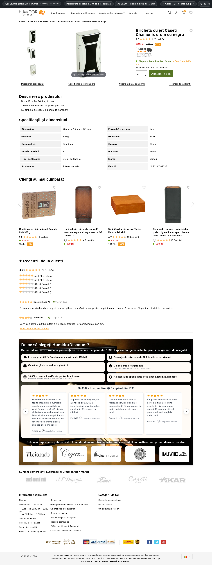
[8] (149, 39)
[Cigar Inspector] (106, 454)
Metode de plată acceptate (63, 517)
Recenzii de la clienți (180, 84)
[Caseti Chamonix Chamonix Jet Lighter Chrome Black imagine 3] (32, 53)
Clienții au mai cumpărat (132, 84)
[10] (40, 270)
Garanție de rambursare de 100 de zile (69, 504)
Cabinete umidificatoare (109, 500)
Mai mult (150, 13)
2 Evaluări (160, 39)
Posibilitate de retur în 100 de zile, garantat (88, 4)
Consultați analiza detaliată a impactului (110, 561)
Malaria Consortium (74, 555)
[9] (123, 237)
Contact (23, 500)
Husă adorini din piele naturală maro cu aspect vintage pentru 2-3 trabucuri (83, 232)
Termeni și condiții (28, 527)
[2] (141, 39)
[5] (36, 237)
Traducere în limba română (34, 328)
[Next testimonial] (186, 411)
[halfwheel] (174, 454)
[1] (139, 39)
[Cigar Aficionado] (38, 454)
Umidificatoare (105, 504)
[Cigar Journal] (72, 454)
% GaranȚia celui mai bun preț (178, 4)
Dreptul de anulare (59, 513)
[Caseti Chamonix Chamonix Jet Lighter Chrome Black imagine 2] (32, 36)
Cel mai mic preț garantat (128, 365)
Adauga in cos (161, 73)
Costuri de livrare (27, 518)
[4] (143, 39)
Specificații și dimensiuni (81, 84)
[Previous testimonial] (26, 411)
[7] (120, 237)
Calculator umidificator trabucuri (65, 530)
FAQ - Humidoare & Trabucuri (64, 526)
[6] (146, 39)
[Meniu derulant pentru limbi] (187, 556)
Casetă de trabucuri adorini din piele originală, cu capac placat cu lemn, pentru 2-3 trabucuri (172, 232)
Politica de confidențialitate (32, 531)
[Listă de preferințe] (191, 13)
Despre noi (55, 500)
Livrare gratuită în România (34, 4)
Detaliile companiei (59, 522)
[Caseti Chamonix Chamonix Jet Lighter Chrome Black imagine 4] (32, 70)
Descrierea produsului (32, 84)
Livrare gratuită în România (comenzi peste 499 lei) (57, 357)
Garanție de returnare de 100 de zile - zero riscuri (142, 357)
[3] (30, 237)
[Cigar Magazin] (140, 454)
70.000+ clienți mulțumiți (138, 4)
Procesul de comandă (29, 523)
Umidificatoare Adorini (109, 509)
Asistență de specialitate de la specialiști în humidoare (145, 376)
